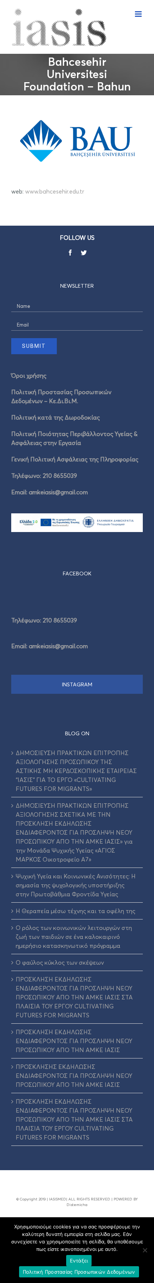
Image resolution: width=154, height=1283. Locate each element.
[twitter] (84, 253)
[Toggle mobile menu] (139, 14)
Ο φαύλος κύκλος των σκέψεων (60, 962)
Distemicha (77, 1204)
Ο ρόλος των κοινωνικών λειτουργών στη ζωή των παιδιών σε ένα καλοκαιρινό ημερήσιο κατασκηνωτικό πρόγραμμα (74, 936)
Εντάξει (79, 1261)
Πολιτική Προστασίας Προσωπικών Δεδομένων (79, 1272)
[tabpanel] (77, 630)
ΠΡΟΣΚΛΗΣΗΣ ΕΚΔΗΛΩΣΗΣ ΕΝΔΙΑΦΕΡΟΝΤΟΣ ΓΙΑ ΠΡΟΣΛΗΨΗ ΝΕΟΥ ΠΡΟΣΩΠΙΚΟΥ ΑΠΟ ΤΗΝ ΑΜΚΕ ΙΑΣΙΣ (74, 1075)
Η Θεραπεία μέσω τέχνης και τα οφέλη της (75, 911)
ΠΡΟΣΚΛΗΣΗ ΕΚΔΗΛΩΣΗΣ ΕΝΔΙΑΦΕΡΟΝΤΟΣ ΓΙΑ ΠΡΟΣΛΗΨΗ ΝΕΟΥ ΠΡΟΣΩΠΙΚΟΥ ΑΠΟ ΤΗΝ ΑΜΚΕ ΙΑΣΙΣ (74, 1041)
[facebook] (70, 253)
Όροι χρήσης (28, 375)
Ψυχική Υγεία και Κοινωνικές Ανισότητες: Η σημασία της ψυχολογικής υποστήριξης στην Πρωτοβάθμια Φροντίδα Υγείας (76, 885)
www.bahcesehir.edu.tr (54, 191)
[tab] (77, 573)
